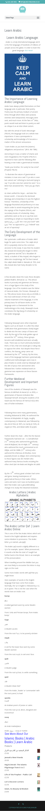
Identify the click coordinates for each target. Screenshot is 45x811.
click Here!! (28, 50)
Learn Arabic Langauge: (23, 37)
